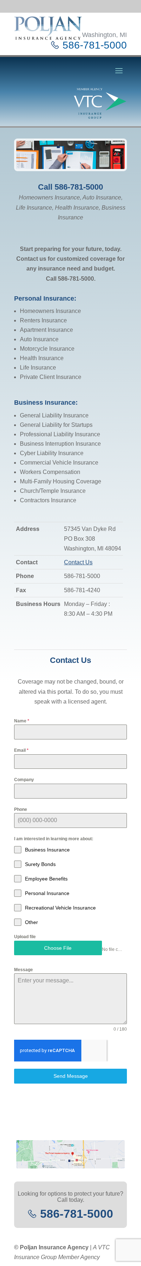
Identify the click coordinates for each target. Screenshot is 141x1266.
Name (21, 720)
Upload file (25, 936)
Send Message (71, 1076)
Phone (20, 809)
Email (21, 750)
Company (24, 779)
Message (23, 969)
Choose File (58, 948)
